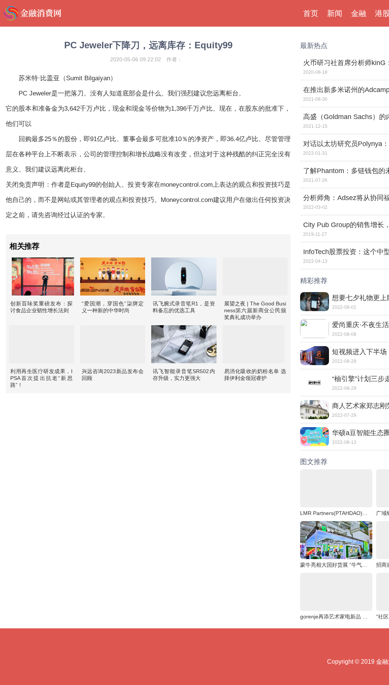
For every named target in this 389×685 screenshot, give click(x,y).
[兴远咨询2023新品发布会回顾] (112, 344)
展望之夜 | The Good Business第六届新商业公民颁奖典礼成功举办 (255, 310)
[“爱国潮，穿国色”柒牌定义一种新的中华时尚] (112, 276)
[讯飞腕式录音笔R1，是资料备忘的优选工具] (184, 276)
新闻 (334, 13)
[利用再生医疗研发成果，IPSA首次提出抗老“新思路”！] (41, 344)
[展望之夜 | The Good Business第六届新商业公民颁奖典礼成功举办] (255, 276)
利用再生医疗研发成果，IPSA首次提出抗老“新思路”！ (41, 378)
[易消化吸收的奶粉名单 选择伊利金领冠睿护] (254, 344)
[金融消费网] (33, 13)
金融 (358, 13)
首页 (310, 13)
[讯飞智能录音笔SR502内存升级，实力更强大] (184, 344)
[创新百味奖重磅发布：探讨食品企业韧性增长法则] (43, 276)
